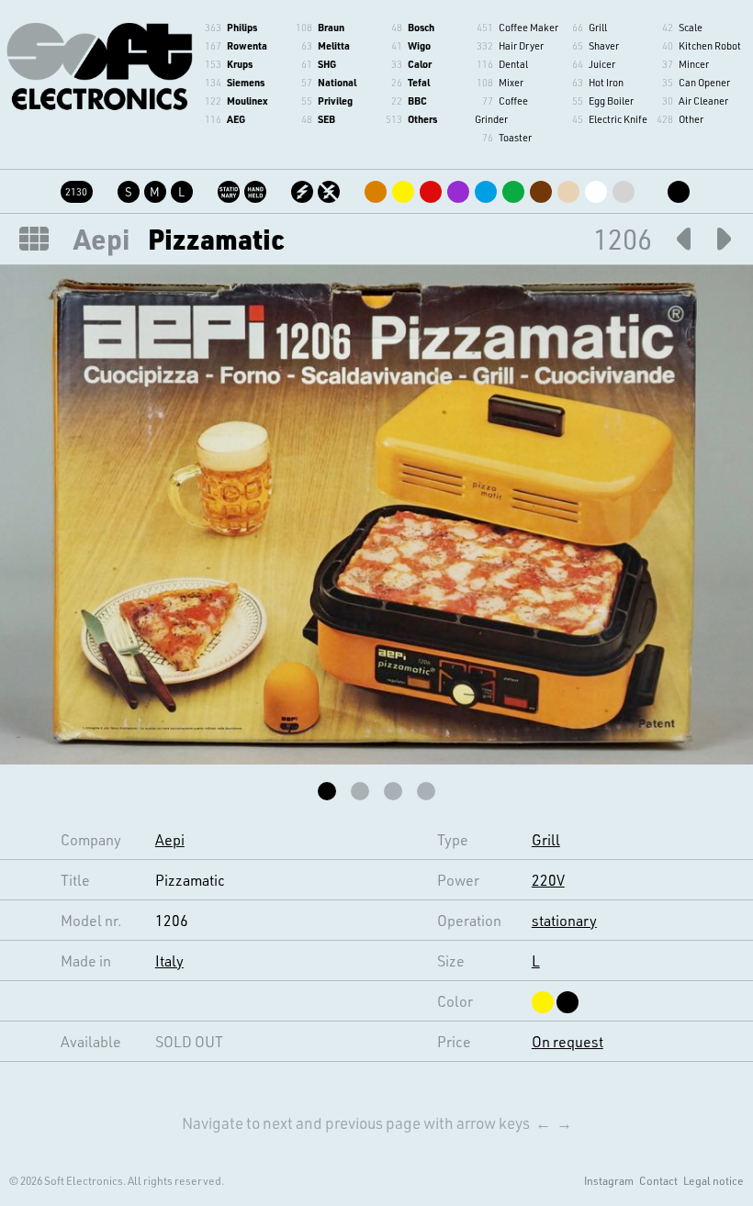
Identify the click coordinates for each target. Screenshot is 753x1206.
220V (548, 879)
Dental (513, 64)
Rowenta (247, 45)
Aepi (101, 238)
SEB (326, 119)
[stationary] (230, 189)
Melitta (334, 45)
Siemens (245, 82)
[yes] (303, 189)
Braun (331, 27)
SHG (327, 64)
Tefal (419, 82)
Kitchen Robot (710, 45)
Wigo (419, 45)
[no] (330, 189)
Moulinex (247, 100)
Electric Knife (618, 119)
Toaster (515, 137)
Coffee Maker (528, 27)
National (337, 82)
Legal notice (713, 1180)
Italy (169, 960)
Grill (598, 27)
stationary (564, 920)
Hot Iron (606, 82)
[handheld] (256, 189)
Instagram (609, 1180)
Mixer (511, 82)
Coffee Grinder (501, 110)
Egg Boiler (611, 100)
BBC (417, 100)
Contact (658, 1180)
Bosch (421, 27)
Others (422, 119)
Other (691, 119)
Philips (242, 27)
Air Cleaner (703, 100)
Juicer (602, 64)
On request (567, 1041)
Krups (240, 64)
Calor (420, 64)
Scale (690, 27)
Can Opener (704, 82)
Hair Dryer (521, 45)
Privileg (335, 100)
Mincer (694, 64)
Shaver (604, 45)
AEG (236, 119)
